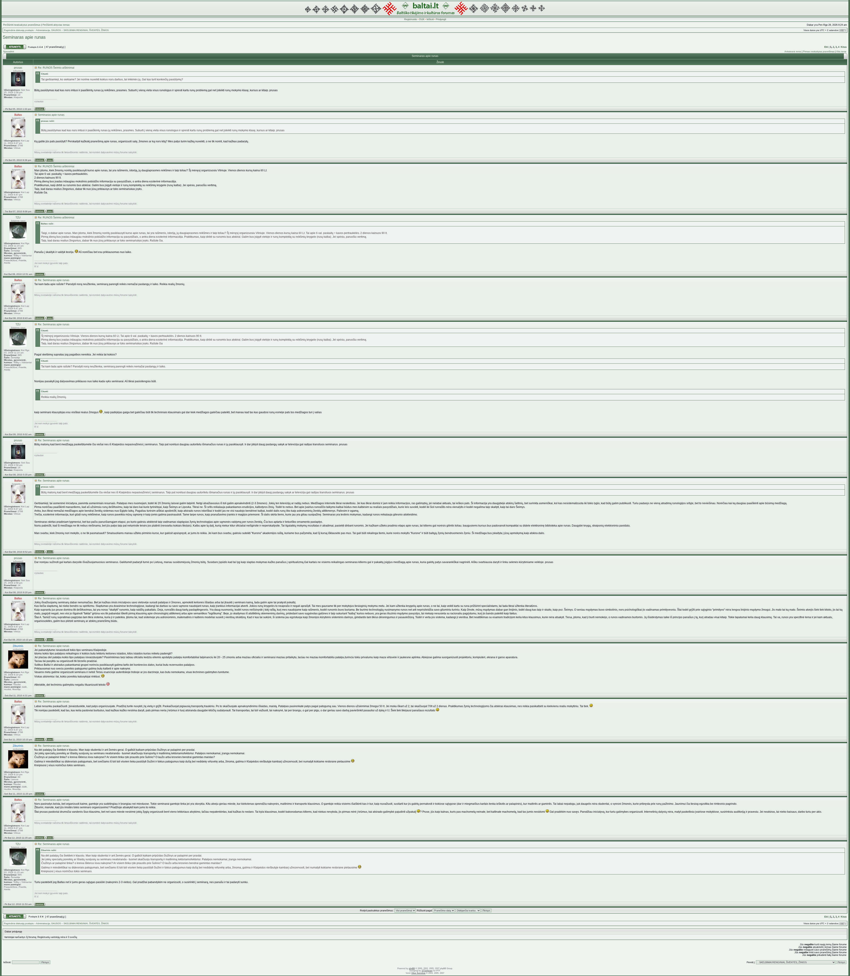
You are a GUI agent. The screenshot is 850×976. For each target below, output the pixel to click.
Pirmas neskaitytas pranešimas (819, 51)
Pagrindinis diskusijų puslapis (19, 30)
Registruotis (410, 19)
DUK (421, 19)
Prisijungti (441, 19)
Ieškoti (430, 19)
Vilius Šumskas (418, 973)
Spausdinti (8, 51)
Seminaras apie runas (24, 37)
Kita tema (841, 51)
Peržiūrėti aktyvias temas (56, 24)
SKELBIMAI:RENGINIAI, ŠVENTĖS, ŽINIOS (86, 30)
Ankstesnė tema (792, 51)
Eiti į (826, 47)
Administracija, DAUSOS (48, 30)
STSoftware (427, 971)
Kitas (844, 47)
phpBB (412, 968)
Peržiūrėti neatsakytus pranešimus (22, 24)
